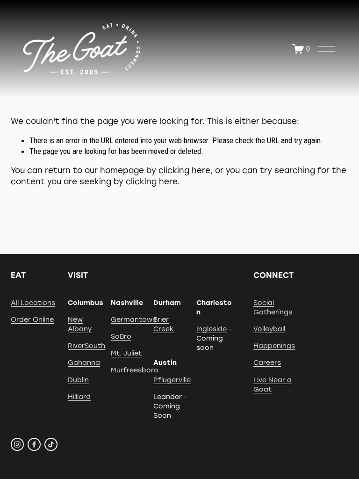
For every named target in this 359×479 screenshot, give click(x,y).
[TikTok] (50, 444)
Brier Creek (163, 324)
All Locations (33, 302)
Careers (267, 362)
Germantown (134, 319)
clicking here (184, 170)
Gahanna (84, 362)
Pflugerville (172, 380)
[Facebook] (34, 444)
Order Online (32, 319)
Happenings (274, 345)
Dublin (78, 380)
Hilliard (79, 396)
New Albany (80, 324)
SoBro (121, 336)
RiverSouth (86, 345)
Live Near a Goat (272, 384)
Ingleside (211, 329)
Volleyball (269, 329)
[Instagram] (17, 444)
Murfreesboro (134, 370)
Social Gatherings (272, 307)
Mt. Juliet (126, 353)
